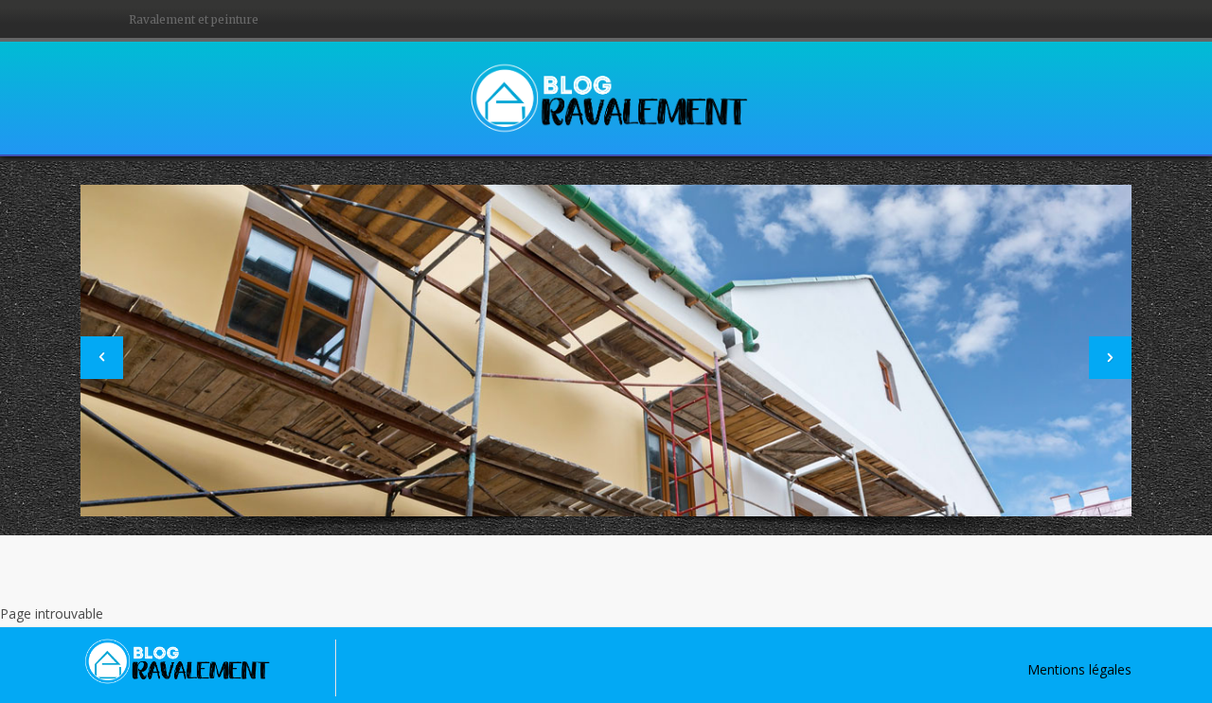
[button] (101, 357)
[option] (606, 350)
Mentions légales (1079, 669)
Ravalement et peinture (193, 19)
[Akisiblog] (606, 96)
